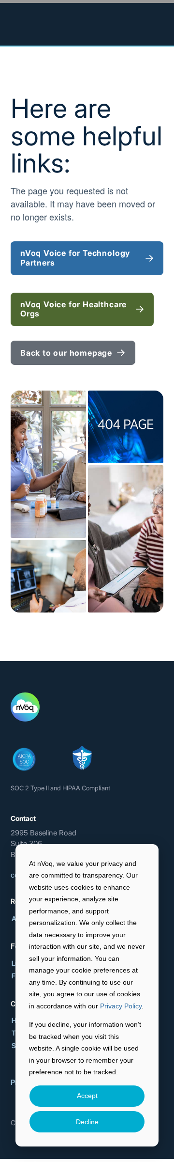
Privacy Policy (121, 1006)
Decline (87, 1122)
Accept (87, 1095)
